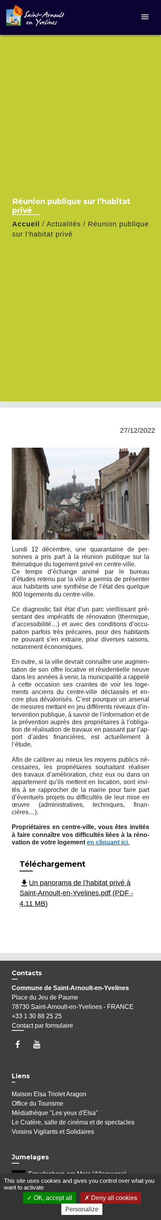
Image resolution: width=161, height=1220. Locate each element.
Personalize (81, 1209)
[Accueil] (35, 17)
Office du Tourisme (37, 1103)
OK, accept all (52, 1198)
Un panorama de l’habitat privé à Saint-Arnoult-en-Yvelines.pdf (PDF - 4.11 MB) (76, 893)
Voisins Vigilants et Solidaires (53, 1131)
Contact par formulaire (42, 1025)
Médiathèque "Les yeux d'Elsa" (55, 1113)
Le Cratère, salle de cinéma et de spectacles (73, 1122)
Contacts (27, 973)
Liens (21, 1076)
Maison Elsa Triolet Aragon (49, 1094)
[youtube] (40, 1044)
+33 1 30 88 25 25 (37, 1016)
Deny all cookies (113, 1198)
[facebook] (21, 1044)
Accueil (26, 224)
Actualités (64, 224)
